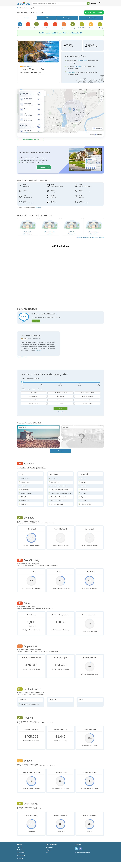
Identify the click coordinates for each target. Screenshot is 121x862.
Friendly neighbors (33, 399)
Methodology (20, 850)
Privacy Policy (21, 855)
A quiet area (60, 403)
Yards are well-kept (33, 396)
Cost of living (71, 72)
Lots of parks (60, 396)
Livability (93, 3)
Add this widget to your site (31, 139)
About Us (19, 847)
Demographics (67, 18)
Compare (60, 450)
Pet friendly (87, 399)
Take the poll (38, 207)
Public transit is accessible (60, 392)
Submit (60, 408)
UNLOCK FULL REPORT (94, 12)
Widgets (48, 850)
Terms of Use (21, 852)
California (25, 8)
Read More (38, 350)
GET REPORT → (43, 167)
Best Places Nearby (91, 18)
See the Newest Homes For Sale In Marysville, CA (90, 237)
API (47, 852)
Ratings (30, 66)
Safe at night (60, 399)
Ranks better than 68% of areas (28, 72)
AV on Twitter (76, 848)
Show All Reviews (22, 357)
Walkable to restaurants (87, 396)
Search (19, 8)
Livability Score (82, 60)
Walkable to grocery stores (87, 392)
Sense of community (87, 403)
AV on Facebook (80, 848)
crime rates (77, 66)
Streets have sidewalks (33, 403)
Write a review (36, 321)
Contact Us (20, 858)
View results (60, 411)
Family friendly (33, 392)
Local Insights (50, 847)
